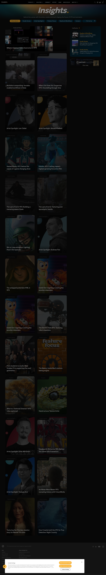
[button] (5, 566)
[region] (44, 566)
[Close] (81, 562)
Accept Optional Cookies (65, 562)
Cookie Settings (65, 569)
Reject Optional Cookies (65, 566)
